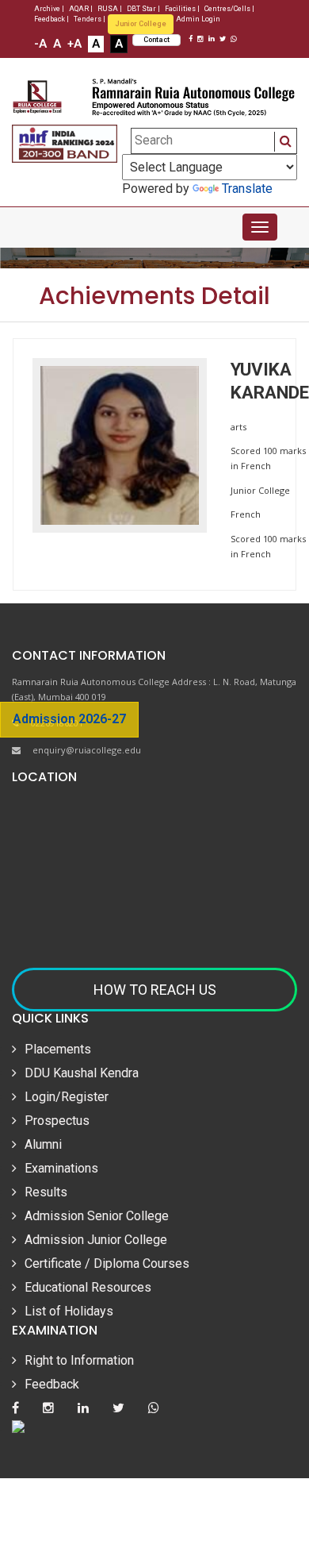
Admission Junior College (96, 1239)
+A (74, 44)
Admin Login (198, 19)
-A (40, 44)
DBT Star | (143, 9)
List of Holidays (69, 1311)
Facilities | (182, 9)
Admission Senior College (97, 1215)
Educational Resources (88, 1287)
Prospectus (57, 1120)
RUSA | (109, 9)
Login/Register (67, 1096)
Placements (58, 1049)
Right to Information (79, 1360)
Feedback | (51, 19)
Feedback (52, 1384)
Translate (247, 188)
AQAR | (81, 9)
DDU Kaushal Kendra (82, 1072)
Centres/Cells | (229, 9)
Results (46, 1192)
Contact (156, 40)
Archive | (49, 9)
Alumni (43, 1144)
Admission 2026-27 (69, 718)
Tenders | (89, 19)
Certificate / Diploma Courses (107, 1263)
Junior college (140, 24)
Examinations (61, 1168)
